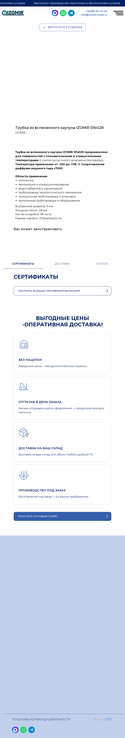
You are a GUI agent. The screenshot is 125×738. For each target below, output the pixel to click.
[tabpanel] (62, 280)
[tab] (23, 265)
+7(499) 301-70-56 (96, 11)
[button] (62, 516)
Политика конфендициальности (41, 719)
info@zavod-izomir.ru (94, 14)
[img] (13, 13)
